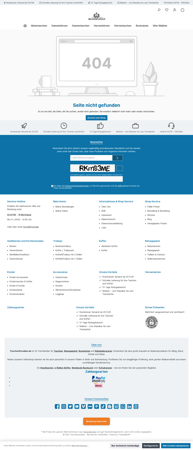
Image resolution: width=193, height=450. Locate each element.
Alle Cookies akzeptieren (176, 445)
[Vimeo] (83, 406)
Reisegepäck (152, 241)
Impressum (106, 215)
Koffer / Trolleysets (64, 250)
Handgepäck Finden (157, 223)
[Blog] (116, 406)
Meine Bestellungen (64, 206)
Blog (149, 219)
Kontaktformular (31, 227)
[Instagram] (64, 406)
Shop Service (152, 201)
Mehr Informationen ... (80, 446)
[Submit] (117, 158)
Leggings (59, 294)
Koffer (102, 241)
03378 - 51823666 (19, 214)
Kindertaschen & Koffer (20, 281)
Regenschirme (62, 281)
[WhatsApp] (123, 406)
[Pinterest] (97, 406)
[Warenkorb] (182, 10)
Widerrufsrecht (108, 219)
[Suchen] (159, 10)
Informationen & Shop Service (116, 201)
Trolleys (57, 241)
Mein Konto (59, 201)
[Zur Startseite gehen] (96, 16)
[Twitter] (70, 406)
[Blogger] (110, 406)
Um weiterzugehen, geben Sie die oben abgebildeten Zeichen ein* (96, 175)
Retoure (151, 215)
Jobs (103, 227)
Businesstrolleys (63, 246)
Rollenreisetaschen (156, 258)
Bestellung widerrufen (96, 421)
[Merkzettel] (166, 10)
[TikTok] (103, 406)
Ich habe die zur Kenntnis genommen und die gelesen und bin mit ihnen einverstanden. (96, 187)
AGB (120, 186)
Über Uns (106, 206)
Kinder (11, 272)
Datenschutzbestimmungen (77, 186)
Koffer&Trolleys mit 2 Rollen (68, 254)
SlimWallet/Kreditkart (19, 254)
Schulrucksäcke (16, 294)
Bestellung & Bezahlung (158, 211)
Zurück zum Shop (96, 117)
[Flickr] (90, 406)
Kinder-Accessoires (18, 277)
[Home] (26, 26)
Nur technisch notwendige (125, 445)
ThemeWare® (124, 434)
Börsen (12, 246)
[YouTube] (77, 406)
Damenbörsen (16, 258)
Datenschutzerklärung (111, 223)
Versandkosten (89, 432)
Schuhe (58, 285)
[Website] (136, 406)
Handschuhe (61, 277)
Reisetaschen (153, 246)
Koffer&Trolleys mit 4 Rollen (68, 258)
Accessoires (60, 272)
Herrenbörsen (16, 250)
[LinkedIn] (129, 406)
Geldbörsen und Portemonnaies (25, 241)
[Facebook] (57, 406)
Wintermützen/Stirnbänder (68, 290)
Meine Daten (61, 211)
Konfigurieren (151, 445)
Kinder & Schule (17, 285)
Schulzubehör (15, 290)
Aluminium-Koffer (109, 246)
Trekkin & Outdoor (156, 254)
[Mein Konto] (174, 10)
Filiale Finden (153, 206)
